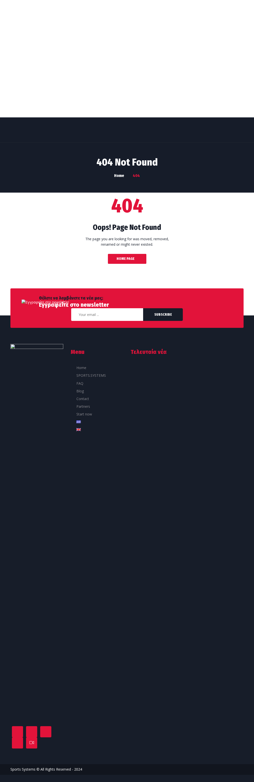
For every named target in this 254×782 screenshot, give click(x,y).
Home (81, 367)
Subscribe (163, 314)
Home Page (125, 259)
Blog (80, 391)
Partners (83, 406)
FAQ (79, 383)
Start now (84, 414)
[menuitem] (97, 423)
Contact (82, 398)
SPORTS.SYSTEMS (91, 375)
